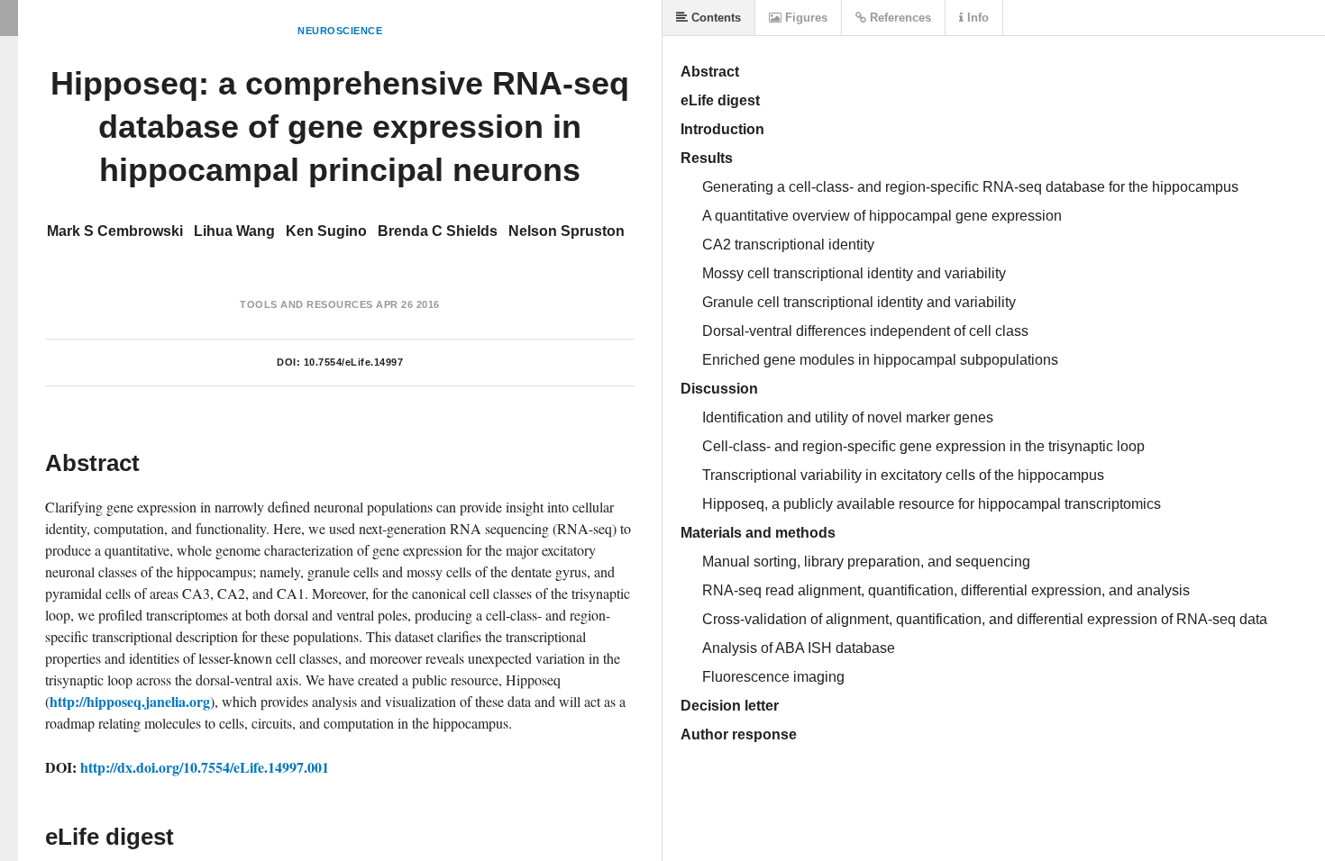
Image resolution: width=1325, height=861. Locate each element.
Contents (714, 17)
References (898, 17)
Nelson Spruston (566, 231)
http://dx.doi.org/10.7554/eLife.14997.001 (204, 767)
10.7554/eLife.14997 (354, 362)
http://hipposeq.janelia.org (130, 701)
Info (976, 17)
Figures (804, 17)
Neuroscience (339, 30)
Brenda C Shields (438, 231)
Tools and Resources (306, 304)
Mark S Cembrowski (115, 231)
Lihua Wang (234, 231)
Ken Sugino (326, 231)
